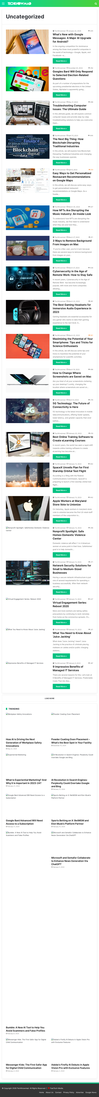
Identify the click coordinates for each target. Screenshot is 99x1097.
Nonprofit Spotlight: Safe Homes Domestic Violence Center (69, 535)
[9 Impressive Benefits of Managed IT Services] (28, 674)
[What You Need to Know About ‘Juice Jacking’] (28, 640)
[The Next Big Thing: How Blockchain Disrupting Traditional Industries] (28, 146)
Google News (90, 1092)
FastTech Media (56, 1088)
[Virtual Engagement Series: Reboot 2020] (28, 610)
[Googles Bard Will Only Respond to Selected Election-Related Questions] (28, 79)
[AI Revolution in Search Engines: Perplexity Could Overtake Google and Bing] (72, 765)
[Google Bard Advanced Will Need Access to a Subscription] (27, 805)
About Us (49, 1092)
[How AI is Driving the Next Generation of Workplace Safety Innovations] (27, 724)
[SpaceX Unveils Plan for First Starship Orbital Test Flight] (28, 475)
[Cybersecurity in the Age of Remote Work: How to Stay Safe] (28, 278)
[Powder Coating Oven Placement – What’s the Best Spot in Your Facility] (72, 724)
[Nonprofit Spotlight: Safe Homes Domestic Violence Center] (28, 538)
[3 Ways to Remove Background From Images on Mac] (28, 248)
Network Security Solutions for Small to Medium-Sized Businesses (72, 569)
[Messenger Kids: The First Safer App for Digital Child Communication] (27, 1050)
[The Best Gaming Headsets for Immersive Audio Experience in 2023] (28, 312)
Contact (58, 1092)
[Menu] (3, 4)
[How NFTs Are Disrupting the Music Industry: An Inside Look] (28, 217)
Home (41, 1092)
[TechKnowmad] (19, 3)
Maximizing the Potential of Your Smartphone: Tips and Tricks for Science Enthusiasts (73, 342)
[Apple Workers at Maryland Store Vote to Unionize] (28, 508)
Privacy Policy (68, 1092)
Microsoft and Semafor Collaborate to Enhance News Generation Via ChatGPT (70, 861)
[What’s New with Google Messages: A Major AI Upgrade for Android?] (28, 42)
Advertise (80, 1092)
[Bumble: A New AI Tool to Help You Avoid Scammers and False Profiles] (27, 928)
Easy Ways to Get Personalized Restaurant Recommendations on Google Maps (72, 177)
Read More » (61, 61)
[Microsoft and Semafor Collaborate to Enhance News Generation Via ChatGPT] (72, 843)
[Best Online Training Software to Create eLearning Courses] (28, 444)
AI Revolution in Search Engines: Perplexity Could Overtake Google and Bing (70, 783)
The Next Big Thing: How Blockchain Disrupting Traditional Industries (68, 143)
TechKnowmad (60, 31)
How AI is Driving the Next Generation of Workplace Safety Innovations (24, 742)
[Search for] (95, 4)
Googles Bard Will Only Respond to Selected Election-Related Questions (73, 75)
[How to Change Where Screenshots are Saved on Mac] (28, 380)
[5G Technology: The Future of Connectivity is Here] (28, 410)
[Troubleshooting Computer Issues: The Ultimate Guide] (28, 113)
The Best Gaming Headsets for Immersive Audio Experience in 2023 (72, 308)
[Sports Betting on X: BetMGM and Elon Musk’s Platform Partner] (72, 805)
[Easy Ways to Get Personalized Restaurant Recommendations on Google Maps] (28, 180)
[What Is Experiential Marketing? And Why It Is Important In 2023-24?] (27, 765)
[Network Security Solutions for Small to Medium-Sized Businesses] (28, 573)
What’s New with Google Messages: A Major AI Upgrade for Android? (72, 38)
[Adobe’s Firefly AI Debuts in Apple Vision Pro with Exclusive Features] (72, 1050)
